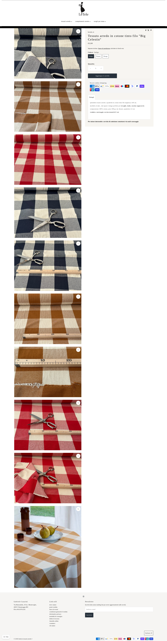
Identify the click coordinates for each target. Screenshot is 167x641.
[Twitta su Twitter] (149, 30)
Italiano (148, 633)
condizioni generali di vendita (58, 612)
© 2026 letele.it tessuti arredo (22, 639)
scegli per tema (99, 21)
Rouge (106, 56)
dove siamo (52, 605)
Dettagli (91, 97)
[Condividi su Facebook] (146, 30)
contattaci (52, 623)
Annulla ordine (53, 621)
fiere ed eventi (53, 609)
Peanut (98, 56)
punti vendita (53, 607)
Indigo (91, 56)
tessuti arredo (66, 21)
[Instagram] (83, 596)
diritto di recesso (54, 619)
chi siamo (52, 625)
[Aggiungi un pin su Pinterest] (151, 30)
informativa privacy (55, 614)
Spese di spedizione (104, 48)
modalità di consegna (55, 616)
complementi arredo (82, 21)
